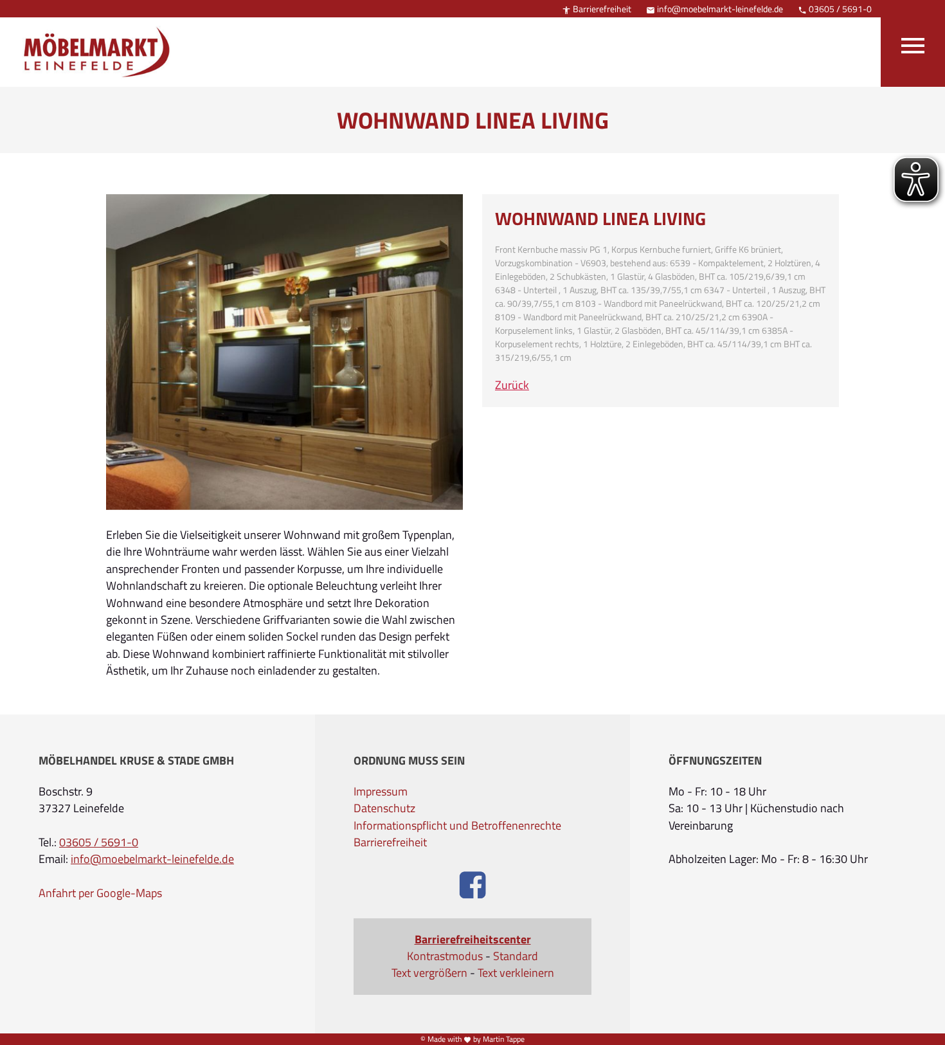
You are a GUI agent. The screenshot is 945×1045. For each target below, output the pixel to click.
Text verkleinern (516, 973)
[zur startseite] (90, 41)
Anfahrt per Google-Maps (100, 893)
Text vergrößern (429, 973)
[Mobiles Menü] (913, 43)
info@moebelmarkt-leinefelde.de (714, 8)
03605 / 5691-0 (835, 8)
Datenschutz (384, 808)
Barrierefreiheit (596, 8)
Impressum (381, 791)
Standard (515, 956)
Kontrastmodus (445, 956)
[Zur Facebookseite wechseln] (472, 886)
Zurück (512, 385)
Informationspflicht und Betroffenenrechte (457, 825)
